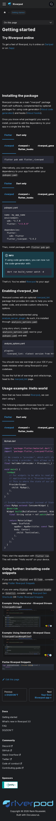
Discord (6, 746)
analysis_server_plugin (13, 318)
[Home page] (4, 12)
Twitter (5, 759)
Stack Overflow (10, 754)
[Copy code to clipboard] (50, 159)
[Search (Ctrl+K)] (51, 4)
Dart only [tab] (21, 135)
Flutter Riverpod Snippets (21, 583)
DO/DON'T (7, 730)
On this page (10, 22)
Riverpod (31, 281)
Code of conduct (10, 763)
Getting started (9, 717)
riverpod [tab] (9, 145)
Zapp (11, 48)
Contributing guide (11, 768)
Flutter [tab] (8, 135)
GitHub (5, 750)
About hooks (34, 113)
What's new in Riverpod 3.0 (16, 721)
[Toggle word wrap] (45, 350)
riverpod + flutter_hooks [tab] (25, 147)
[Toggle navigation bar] (4, 4)
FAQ (4, 725)
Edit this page (12, 679)
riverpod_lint (43, 297)
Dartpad (49, 44)
